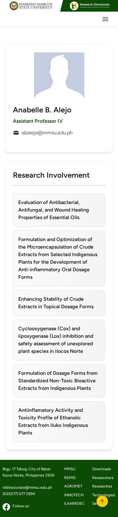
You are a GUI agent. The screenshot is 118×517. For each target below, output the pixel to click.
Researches (101, 486)
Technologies (101, 495)
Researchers (101, 478)
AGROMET (73, 486)
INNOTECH (73, 495)
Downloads (101, 469)
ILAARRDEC (73, 503)
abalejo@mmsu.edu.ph (47, 133)
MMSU (69, 469)
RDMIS (70, 478)
